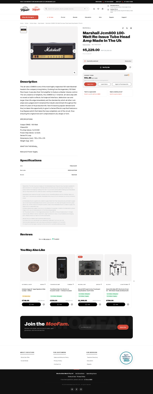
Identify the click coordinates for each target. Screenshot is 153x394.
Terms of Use (72, 376)
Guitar (26, 23)
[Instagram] (72, 389)
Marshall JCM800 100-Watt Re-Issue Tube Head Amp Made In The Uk (64, 23)
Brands (75, 17)
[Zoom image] (74, 72)
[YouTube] (81, 389)
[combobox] (66, 9)
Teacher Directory (92, 357)
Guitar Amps (33, 23)
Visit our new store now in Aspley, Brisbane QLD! (38, 1)
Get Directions (79, 373)
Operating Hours (91, 373)
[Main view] (23, 29)
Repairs (111, 17)
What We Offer (25, 357)
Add (32, 304)
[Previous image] (31, 51)
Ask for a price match (116, 94)
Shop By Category (28, 17)
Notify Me (106, 67)
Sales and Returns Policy (61, 357)
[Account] (94, 9)
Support (124, 17)
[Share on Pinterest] (131, 28)
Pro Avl (63, 17)
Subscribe (123, 327)
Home (21, 23)
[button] (130, 67)
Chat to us (87, 94)
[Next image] (74, 51)
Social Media (24, 361)
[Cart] (102, 9)
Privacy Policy (58, 361)
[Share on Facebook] (123, 28)
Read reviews (86, 44)
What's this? (128, 61)
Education (88, 17)
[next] (134, 281)
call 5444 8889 (96, 94)
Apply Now (90, 84)
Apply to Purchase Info (121, 84)
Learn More (104, 84)
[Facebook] (76, 389)
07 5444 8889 (88, 379)
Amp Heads (41, 23)
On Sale (51, 17)
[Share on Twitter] (127, 28)
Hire (100, 17)
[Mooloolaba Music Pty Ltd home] (30, 9)
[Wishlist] (98, 9)
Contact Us (57, 364)
